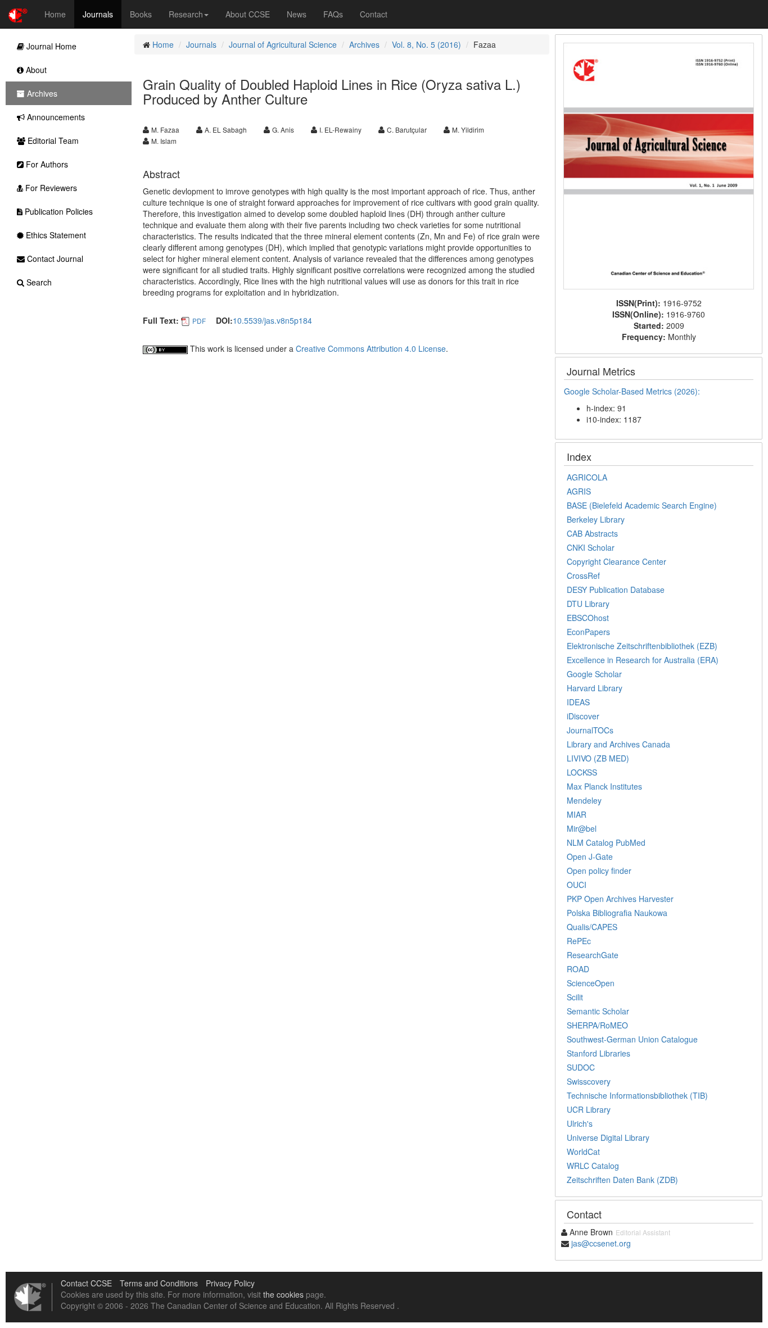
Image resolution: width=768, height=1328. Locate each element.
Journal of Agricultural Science (283, 44)
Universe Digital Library (608, 1137)
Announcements (55, 117)
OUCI (576, 884)
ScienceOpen (591, 983)
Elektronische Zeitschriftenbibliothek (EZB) (642, 645)
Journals (98, 14)
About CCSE (247, 14)
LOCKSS (582, 772)
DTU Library (588, 603)
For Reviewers (50, 187)
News (296, 14)
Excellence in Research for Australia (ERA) (643, 659)
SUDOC (581, 1067)
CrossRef (583, 575)
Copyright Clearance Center (616, 561)
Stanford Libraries (598, 1053)
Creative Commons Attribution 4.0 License (371, 348)
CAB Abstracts (592, 533)
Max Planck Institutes (604, 786)
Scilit (575, 997)
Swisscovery (589, 1081)
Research (186, 14)
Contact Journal (54, 258)
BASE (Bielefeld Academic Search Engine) (642, 505)
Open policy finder (599, 870)
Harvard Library (594, 688)
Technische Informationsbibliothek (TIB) (637, 1095)
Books (141, 14)
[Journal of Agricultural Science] (658, 164)
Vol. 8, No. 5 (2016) (426, 44)
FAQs (333, 14)
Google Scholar (594, 673)
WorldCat (583, 1151)
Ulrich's (580, 1123)
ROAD (578, 969)
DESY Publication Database (616, 589)
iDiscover (583, 716)
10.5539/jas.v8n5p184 (272, 320)
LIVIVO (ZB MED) (598, 758)
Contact (373, 14)
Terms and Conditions (159, 1283)
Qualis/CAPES (592, 926)
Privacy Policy (230, 1283)
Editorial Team (52, 140)
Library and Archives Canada (618, 744)
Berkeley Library (596, 519)
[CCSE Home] (18, 14)
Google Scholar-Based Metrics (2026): (633, 391)
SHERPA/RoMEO (597, 1025)
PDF (199, 320)
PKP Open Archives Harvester (620, 898)
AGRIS (579, 491)
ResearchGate (592, 954)
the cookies (283, 1294)
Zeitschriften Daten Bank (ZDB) (622, 1179)
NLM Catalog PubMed (606, 842)
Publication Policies (57, 211)
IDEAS (578, 702)
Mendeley (584, 800)
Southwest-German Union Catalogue (632, 1039)
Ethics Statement (55, 235)
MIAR (576, 814)
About (35, 69)
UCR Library (589, 1109)
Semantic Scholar (598, 1011)
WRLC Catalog (593, 1165)
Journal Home (50, 46)
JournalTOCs (590, 730)
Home (55, 14)
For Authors (46, 164)
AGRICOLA (587, 477)
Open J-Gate (590, 856)
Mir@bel (582, 828)
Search (38, 282)
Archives (364, 44)
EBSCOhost (588, 617)
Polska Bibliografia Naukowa (617, 912)
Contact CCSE (86, 1283)
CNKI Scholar (591, 547)
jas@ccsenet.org (601, 1243)
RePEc (579, 940)
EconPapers (588, 631)
